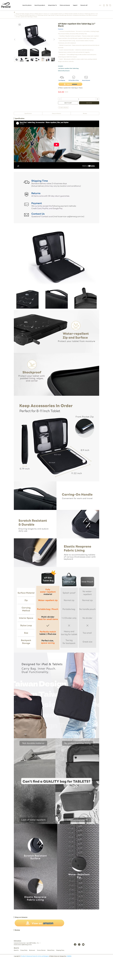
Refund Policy (50, 950)
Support (75, 5)
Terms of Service (41, 950)
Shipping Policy (60, 950)
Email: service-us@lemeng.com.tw (23, 944)
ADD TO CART (68, 103)
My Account (32, 950)
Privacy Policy (23, 950)
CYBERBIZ (68, 956)
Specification (28, 113)
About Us (16, 950)
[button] (54, 39)
